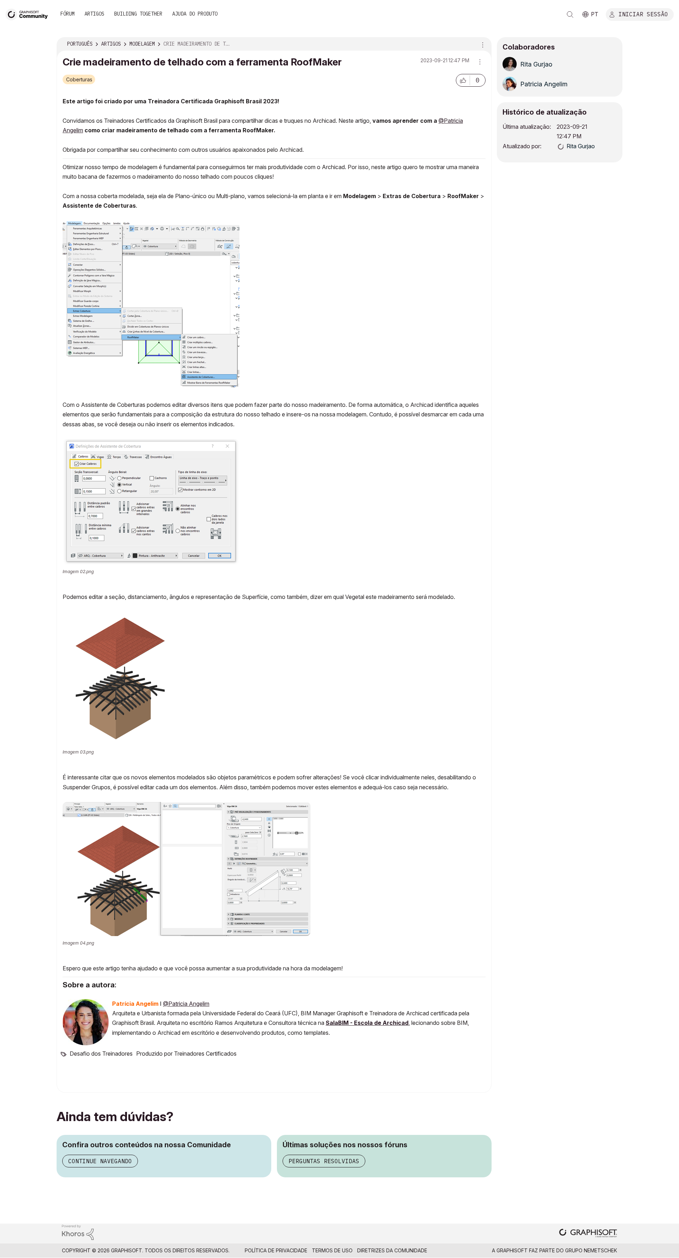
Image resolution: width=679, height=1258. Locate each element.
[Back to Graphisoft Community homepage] (29, 14)
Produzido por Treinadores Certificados (186, 1053)
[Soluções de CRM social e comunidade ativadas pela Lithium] (78, 1232)
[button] (463, 80)
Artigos (94, 14)
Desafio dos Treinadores (101, 1053)
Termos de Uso (332, 1250)
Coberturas (79, 79)
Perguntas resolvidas (324, 1161)
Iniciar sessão (643, 13)
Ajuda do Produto (194, 14)
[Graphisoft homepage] (588, 1233)
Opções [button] (481, 44)
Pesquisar (570, 14)
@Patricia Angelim (186, 1003)
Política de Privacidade (276, 1250)
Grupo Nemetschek (591, 1250)
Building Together (138, 14)
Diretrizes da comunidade (392, 1250)
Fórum (67, 14)
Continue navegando (100, 1161)
